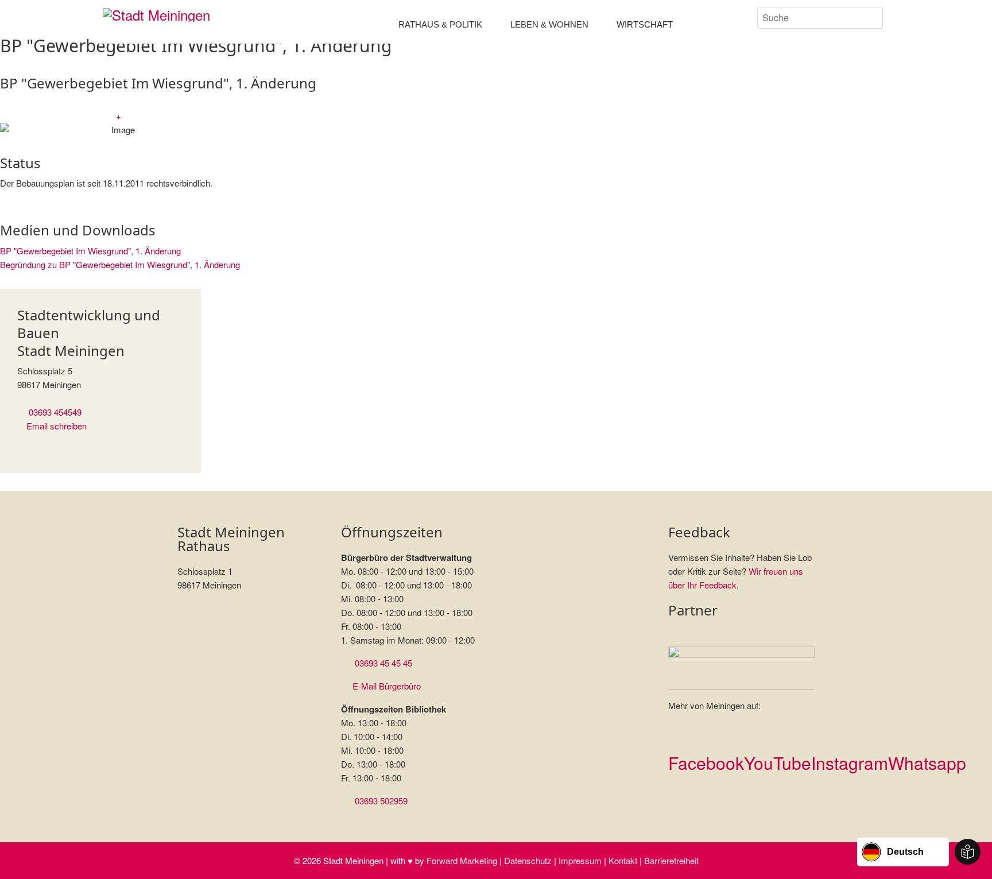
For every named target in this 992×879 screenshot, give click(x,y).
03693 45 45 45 (383, 663)
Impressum (580, 860)
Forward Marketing (462, 860)
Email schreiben (56, 426)
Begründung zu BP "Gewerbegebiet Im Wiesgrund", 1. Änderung (120, 264)
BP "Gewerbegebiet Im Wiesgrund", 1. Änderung (90, 251)
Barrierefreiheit (671, 860)
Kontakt (623, 860)
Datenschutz (528, 860)
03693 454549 (55, 412)
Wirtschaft (645, 24)
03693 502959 (381, 801)
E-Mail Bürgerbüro (386, 686)
